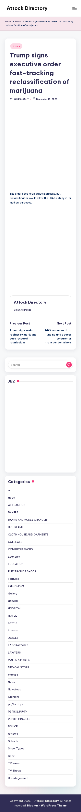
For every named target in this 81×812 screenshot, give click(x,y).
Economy (14, 556)
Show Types (16, 748)
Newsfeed (14, 689)
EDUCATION (15, 564)
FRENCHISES (16, 586)
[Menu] (74, 8)
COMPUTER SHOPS (20, 549)
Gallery (12, 593)
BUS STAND (15, 527)
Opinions (13, 697)
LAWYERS (14, 652)
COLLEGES (15, 542)
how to (12, 623)
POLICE (13, 726)
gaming (13, 601)
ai (9, 490)
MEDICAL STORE (18, 667)
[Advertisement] (40, 149)
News (16, 46)
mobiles (13, 674)
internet (13, 630)
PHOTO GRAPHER (19, 719)
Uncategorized (18, 778)
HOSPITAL (14, 608)
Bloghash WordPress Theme (47, 805)
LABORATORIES (18, 645)
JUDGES (13, 637)
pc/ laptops (16, 704)
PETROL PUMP (17, 711)
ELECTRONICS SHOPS (22, 571)
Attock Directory (27, 8)
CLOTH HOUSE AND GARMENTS (28, 534)
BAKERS (13, 512)
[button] (22, 309)
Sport (12, 756)
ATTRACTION (16, 505)
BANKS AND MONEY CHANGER (27, 519)
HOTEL (12, 615)
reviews (13, 733)
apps (11, 497)
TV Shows (14, 770)
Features (13, 578)
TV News (14, 763)
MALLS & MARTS (19, 660)
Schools (13, 741)
